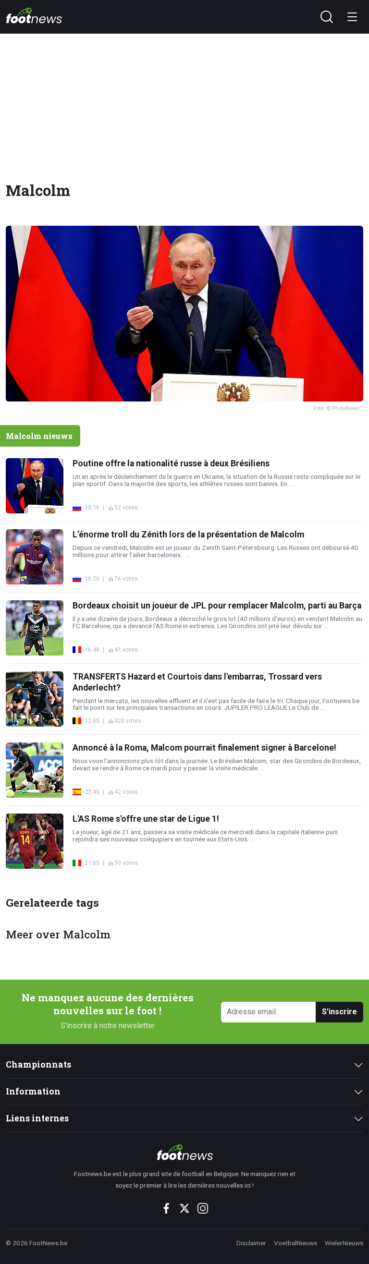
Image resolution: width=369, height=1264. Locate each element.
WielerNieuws (344, 1243)
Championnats (38, 1064)
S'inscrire (339, 1011)
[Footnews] (184, 1152)
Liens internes (37, 1118)
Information (33, 1091)
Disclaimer (251, 1243)
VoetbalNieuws (295, 1243)
